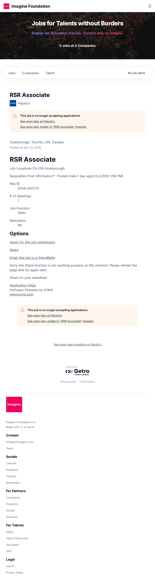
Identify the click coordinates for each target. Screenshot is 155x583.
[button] (6, 6)
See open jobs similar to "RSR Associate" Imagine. (53, 126)
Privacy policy (68, 381)
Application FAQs (23, 285)
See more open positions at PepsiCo (77, 344)
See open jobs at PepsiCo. (37, 121)
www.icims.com (22, 294)
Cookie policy (87, 381)
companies (30, 73)
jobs (12, 73)
